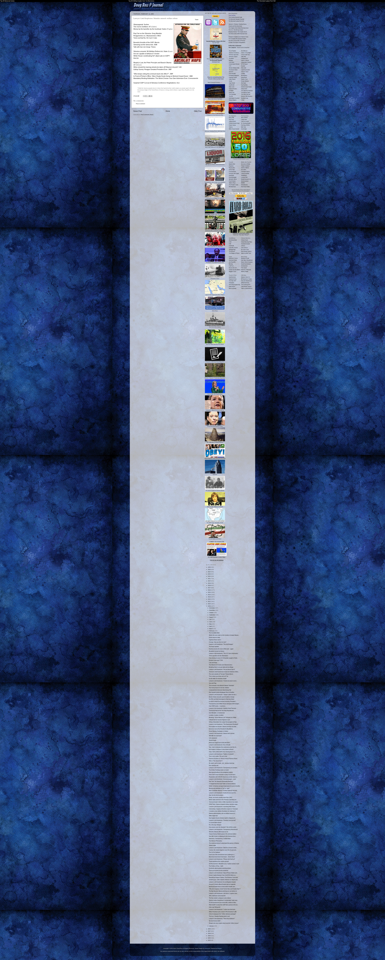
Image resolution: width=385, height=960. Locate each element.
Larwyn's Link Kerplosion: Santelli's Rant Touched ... (223, 708)
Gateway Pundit (233, 77)
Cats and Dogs (213, 662)
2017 (209, 587)
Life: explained (213, 738)
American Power (233, 260)
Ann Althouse (244, 50)
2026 (209, 567)
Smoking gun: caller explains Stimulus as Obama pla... (224, 879)
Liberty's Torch (244, 71)
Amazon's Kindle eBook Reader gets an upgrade (222, 884)
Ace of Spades (232, 50)
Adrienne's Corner (233, 258)
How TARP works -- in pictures (217, 706)
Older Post (198, 111)
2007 (209, 931)
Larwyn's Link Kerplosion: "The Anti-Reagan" (221, 644)
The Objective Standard (247, 90)
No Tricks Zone (245, 249)
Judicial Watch (232, 121)
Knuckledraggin (232, 177)
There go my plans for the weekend (218, 870)
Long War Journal (233, 247)
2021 (209, 578)
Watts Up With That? (246, 253)
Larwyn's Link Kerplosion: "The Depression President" (223, 724)
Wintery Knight (244, 271)
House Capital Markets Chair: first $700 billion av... (222, 875)
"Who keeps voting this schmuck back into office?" (151, 74)
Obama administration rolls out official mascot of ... (222, 813)
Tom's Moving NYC (245, 284)
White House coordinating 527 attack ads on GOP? (151, 56)
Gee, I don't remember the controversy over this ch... (223, 747)
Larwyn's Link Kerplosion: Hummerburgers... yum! (222, 779)
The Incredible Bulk (214, 632)
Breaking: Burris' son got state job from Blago (221, 667)
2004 (209, 938)
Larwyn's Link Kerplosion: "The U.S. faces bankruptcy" (223, 653)
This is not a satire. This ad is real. (218, 756)
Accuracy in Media (245, 164)
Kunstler (243, 66)
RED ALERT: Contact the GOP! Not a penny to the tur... (223, 904)
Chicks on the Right (246, 52)
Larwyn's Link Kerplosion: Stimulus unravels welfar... (223, 847)
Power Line (231, 92)
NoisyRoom (244, 77)
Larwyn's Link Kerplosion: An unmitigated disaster (222, 882)
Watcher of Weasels (246, 269)
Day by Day (232, 167)
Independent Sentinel (246, 62)
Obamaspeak (138, 24)
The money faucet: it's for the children (219, 687)
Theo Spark (244, 267)
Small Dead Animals (246, 264)
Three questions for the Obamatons (218, 655)
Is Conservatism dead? (215, 822)
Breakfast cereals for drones (216, 651)
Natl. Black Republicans (247, 260)
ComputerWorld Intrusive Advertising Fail (220, 690)
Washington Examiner (234, 98)
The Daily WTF (232, 280)
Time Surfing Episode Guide (235, 17)
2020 (209, 581)
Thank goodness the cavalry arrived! (219, 861)
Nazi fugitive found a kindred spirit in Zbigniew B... (222, 818)
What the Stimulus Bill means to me (218, 831)
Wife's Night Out (213, 815)
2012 (209, 599)
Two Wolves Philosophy (215, 841)
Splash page (212, 845)
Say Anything (244, 85)
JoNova (243, 245)
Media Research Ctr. (246, 179)
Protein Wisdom (245, 81)
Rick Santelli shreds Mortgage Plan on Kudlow (221, 692)
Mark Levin (231, 86)
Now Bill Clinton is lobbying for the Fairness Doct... (222, 836)
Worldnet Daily (244, 98)
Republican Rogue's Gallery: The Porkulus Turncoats (223, 877)
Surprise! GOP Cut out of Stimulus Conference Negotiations (154, 83)
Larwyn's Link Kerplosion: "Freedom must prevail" (222, 820)
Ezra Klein (243, 169)
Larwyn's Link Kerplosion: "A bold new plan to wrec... (223, 681)
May (210, 624)
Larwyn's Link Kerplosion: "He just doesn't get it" (222, 669)
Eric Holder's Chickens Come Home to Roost (221, 749)
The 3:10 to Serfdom (140, 27)
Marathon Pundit (245, 258)
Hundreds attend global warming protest (220, 868)
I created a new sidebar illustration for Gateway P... (222, 811)
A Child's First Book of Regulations (237, 42)
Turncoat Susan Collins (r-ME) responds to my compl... (224, 802)
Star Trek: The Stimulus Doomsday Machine (221, 781)
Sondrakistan (244, 265)
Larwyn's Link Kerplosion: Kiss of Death (219, 744)
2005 (209, 935)
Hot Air (230, 81)
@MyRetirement (245, 282)
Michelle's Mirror (233, 179)
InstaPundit (231, 85)
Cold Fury (231, 265)
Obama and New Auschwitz (235, 26)
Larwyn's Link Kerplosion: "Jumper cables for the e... (223, 694)
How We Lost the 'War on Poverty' (237, 40)
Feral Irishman (232, 171)
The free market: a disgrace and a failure (220, 898)
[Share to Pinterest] (151, 96)
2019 (209, 583)
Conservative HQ (245, 54)
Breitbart (231, 60)
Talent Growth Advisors (246, 288)
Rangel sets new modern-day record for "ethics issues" (224, 923)
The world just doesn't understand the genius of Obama (224, 843)
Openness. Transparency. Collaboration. (220, 838)
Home (168, 111)
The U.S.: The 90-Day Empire (236, 29)
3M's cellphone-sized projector (217, 895)
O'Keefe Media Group (234, 123)
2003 (209, 940)
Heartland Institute (245, 243)
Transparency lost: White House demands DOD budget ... (224, 703)
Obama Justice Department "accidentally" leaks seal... (223, 900)
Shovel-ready (212, 740)
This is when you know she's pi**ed (218, 676)
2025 (209, 569)
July (210, 619)
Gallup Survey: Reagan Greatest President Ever (150, 69)
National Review (233, 88)
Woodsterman (232, 186)
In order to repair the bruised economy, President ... (223, 701)
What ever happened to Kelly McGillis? (219, 742)
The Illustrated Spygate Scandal (236, 19)
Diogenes (231, 166)
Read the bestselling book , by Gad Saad (216, 78)
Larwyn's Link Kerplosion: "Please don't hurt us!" (222, 859)
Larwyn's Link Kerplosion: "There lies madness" (222, 918)
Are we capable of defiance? (143, 54)
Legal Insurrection (245, 69)
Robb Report (232, 286)
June (210, 621)
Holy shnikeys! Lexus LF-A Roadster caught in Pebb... (223, 658)
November (212, 610)
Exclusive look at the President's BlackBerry (221, 729)
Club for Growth (245, 121)
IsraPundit (231, 245)
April (210, 626)
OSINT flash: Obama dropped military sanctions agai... (223, 804)
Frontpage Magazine (234, 75)
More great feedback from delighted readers (221, 772)
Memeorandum (244, 181)
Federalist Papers (245, 171)
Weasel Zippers (233, 100)
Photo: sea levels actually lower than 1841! (220, 797)
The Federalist (232, 94)
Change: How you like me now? (217, 642)
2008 (209, 929)
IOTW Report (244, 64)
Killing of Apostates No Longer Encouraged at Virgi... (223, 722)
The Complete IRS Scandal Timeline (237, 38)
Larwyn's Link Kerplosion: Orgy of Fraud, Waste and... (223, 872)
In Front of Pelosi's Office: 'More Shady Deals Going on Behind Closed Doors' (161, 76)
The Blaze (231, 58)
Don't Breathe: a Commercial (217, 712)
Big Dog (231, 264)
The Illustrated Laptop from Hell (236, 21)
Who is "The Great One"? (215, 761)
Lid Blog (243, 73)
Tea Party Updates (214, 646)
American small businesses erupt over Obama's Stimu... (224, 671)
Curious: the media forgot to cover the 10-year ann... (223, 850)
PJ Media (231, 90)
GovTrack (231, 119)
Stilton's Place (232, 182)
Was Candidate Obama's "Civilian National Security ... (223, 790)
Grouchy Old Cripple (234, 173)
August (211, 617)
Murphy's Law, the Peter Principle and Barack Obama (152, 62)
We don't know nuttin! (214, 921)
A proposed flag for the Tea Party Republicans (221, 710)
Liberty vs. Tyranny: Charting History (238, 24)
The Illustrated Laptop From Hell (266, 1)
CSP (230, 243)
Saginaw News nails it (215, 639)
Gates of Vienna (245, 60)
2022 (209, 576)
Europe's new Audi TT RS (216, 660)
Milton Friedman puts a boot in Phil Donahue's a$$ (222, 911)
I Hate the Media (245, 173)
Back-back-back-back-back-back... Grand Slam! (222, 856)
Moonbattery (244, 75)
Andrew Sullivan (245, 167)
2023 (209, 574)
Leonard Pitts (244, 177)
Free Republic (232, 73)
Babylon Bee (232, 164)
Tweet (196, 19)
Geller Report (232, 79)
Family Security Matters (234, 269)
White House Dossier (234, 129)
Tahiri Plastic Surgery (246, 286)
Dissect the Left (233, 267)
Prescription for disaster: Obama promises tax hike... (223, 726)
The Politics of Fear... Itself (216, 866)
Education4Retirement (246, 280)
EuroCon (231, 71)
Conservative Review (234, 64)
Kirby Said (243, 67)
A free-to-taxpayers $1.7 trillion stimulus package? (222, 914)
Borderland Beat (233, 240)
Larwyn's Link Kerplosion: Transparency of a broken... (223, 767)
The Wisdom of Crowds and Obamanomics (220, 664)
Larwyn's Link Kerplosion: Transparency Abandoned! (223, 829)
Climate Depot (244, 240)
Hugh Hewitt (232, 83)
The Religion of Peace (234, 253)
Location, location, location (216, 715)
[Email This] (144, 96)
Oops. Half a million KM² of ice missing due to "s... (222, 751)
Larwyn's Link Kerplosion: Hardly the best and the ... (223, 792)
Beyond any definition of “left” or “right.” (219, 788)
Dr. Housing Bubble (245, 123)
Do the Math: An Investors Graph (217, 678)
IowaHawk (231, 175)
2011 (209, 601)
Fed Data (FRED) (245, 125)
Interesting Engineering (234, 284)
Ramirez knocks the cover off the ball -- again (221, 649)
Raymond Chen (233, 279)
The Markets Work (245, 92)
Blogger (219, 948)
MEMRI (243, 182)
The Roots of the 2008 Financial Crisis (238, 33)
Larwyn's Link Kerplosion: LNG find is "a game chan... (223, 893)
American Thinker (233, 56)
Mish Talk (243, 127)
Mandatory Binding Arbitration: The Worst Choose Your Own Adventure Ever (160, 78)
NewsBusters (244, 184)
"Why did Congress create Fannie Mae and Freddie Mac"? (225, 889)
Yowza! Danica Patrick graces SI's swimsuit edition (222, 834)
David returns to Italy (214, 637)
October (211, 612)
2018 (209, 585)
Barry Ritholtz (244, 117)
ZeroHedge (244, 129)
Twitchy (231, 127)
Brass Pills (231, 117)
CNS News (231, 62)
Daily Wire (243, 56)
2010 (209, 603)
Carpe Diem (244, 119)
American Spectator (234, 54)
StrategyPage (232, 249)
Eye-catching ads (213, 765)
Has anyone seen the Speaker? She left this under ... (223, 827)
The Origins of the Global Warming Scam (238, 28)
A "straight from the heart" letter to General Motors (222, 783)
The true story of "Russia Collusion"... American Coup (216, 60)
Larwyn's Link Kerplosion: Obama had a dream (221, 733)
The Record (232, 251)
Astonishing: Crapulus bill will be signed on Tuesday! (223, 809)
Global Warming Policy (246, 242)
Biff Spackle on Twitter (246, 279)
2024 (209, 571)
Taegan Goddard (245, 166)
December (212, 608)
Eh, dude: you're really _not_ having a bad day (221, 763)
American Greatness (234, 52)
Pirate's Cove (244, 79)
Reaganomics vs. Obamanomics (145, 36)
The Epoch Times (233, 69)
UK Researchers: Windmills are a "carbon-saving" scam (224, 863)
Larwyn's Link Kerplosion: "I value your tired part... (222, 909)
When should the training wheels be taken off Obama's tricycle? (155, 67)
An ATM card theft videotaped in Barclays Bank (221, 699)
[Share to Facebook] (150, 96)
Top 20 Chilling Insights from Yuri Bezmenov (141, 1)
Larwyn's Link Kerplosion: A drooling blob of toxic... (222, 806)
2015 (209, 592)
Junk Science (244, 247)
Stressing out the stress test (143, 45)
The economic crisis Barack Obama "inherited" (221, 685)
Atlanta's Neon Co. (245, 277)
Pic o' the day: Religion (215, 824)
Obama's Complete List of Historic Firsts (238, 36)
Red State (243, 83)
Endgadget (231, 282)
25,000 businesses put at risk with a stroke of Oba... (223, 902)
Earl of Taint (232, 169)
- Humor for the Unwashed (239, 47)
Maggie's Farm (232, 271)
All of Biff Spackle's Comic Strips (216, 557)
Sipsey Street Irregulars (247, 262)
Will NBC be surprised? (215, 735)
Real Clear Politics (245, 186)
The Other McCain (245, 94)
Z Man (242, 100)
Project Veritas (232, 125)
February (211, 630)
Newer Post (137, 111)
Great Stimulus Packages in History (218, 731)
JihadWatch (244, 175)
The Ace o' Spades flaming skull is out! (219, 916)
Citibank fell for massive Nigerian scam (219, 719)
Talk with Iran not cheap (141, 47)
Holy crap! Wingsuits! (214, 907)
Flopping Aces (244, 58)
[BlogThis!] (146, 96)
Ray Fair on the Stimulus (142, 33)
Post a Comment (140, 103)
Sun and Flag (212, 683)
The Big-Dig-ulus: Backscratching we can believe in (223, 891)
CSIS (230, 242)
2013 (209, 596)
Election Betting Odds (234, 67)
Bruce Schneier (232, 288)
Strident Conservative (246, 86)
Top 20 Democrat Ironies (7, 1)
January (211, 926)
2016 (209, 590)
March (211, 628)
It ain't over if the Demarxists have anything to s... (222, 854)
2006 (209, 933)
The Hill (231, 96)
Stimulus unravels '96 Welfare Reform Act (148, 51)
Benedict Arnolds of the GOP (143, 42)
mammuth (207, 948)
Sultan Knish (244, 88)
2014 (209, 594)
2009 (209, 606)
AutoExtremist (232, 277)
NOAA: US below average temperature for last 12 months (224, 786)
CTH (230, 66)
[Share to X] (148, 96)
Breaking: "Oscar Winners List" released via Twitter (222, 717)
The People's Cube (233, 184)
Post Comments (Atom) (147, 114)
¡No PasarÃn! (232, 262)
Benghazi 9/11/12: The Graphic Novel (238, 31)
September (212, 615)
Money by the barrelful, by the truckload (147, 29)
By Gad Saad (215, 42)
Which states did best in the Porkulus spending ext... (223, 799)
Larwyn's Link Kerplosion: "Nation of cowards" (221, 754)
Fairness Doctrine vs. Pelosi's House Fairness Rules (223, 758)
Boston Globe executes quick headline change (221, 697)
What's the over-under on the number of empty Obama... (224, 635)
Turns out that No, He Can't (143, 38)
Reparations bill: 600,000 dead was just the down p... (223, 777)
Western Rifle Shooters (246, 96)
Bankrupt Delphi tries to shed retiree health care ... (222, 886)
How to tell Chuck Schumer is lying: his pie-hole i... (222, 774)
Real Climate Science (246, 251)
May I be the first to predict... (216, 795)
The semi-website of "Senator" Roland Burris (221, 674)
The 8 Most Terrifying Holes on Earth (219, 770)
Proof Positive (232, 181)
